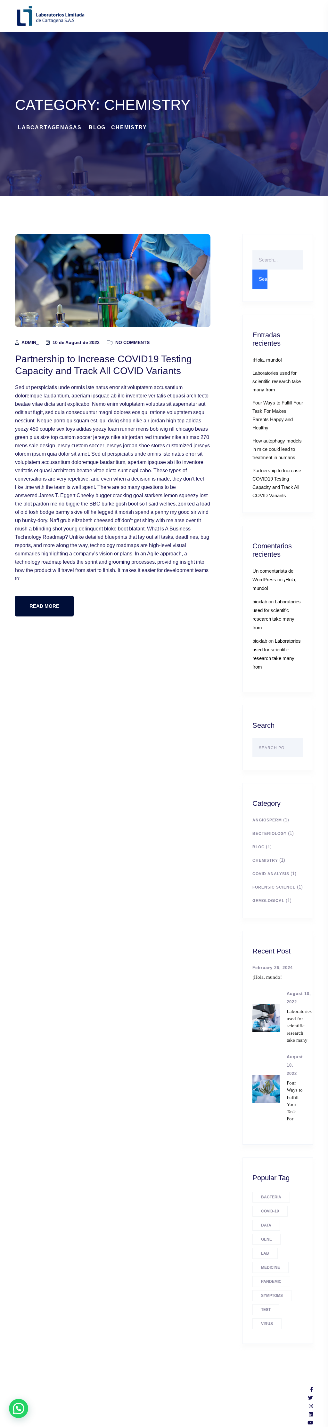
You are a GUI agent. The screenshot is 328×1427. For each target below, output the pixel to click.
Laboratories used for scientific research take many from (276, 381)
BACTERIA (271, 1197)
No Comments (132, 342)
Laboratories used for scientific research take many (299, 1026)
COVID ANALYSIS (270, 874)
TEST (266, 1309)
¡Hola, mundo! (267, 360)
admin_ (29, 342)
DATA (266, 1225)
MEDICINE (270, 1267)
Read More (44, 606)
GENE (266, 1239)
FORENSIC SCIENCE (274, 887)
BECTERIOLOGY (269, 833)
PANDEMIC (271, 1281)
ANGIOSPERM (267, 820)
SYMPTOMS (272, 1295)
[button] (18, 1408)
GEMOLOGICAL (268, 900)
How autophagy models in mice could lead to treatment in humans (277, 449)
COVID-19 (270, 1211)
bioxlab (259, 601)
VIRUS (267, 1323)
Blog (258, 847)
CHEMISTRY (265, 860)
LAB (265, 1253)
